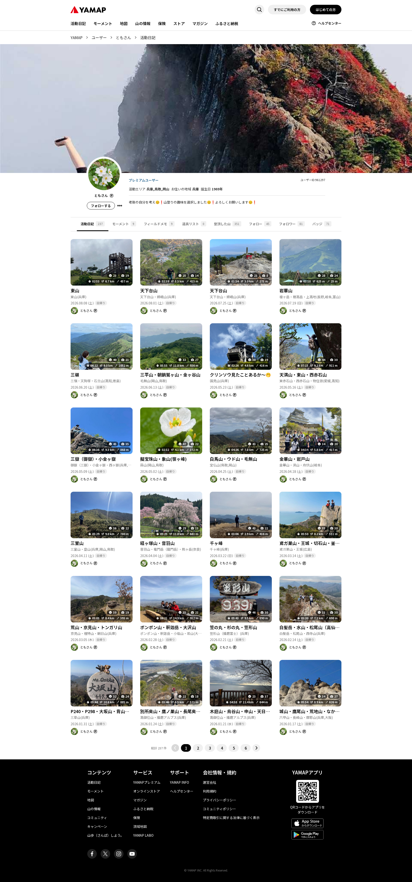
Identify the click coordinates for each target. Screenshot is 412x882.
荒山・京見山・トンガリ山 (96, 627)
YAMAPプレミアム (146, 782)
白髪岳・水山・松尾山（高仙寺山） (313, 627)
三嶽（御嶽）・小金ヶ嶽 (93, 459)
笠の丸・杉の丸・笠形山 (233, 627)
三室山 (77, 543)
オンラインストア (146, 791)
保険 (162, 23)
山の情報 (142, 23)
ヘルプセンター (329, 23)
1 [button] (186, 748)
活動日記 (78, 23)
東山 (75, 290)
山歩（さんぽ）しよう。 (105, 835)
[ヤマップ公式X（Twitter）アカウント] (105, 854)
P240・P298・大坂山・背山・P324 (105, 711)
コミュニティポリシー (219, 808)
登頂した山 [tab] (226, 223)
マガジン (200, 23)
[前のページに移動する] (175, 748)
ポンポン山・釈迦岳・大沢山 (168, 627)
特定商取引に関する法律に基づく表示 (231, 817)
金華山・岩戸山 (294, 459)
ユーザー (99, 37)
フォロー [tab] (259, 223)
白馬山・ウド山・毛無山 (233, 459)
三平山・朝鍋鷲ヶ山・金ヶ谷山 (170, 374)
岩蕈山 (285, 290)
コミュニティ (97, 817)
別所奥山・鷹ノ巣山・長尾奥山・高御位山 (181, 711)
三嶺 (75, 374)
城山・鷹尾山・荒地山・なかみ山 (311, 711)
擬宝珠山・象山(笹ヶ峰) (163, 459)
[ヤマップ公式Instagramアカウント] (119, 854)
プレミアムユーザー (144, 180)
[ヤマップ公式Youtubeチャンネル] (132, 854)
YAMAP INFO (179, 782)
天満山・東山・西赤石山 (303, 374)
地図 (124, 23)
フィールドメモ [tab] (158, 223)
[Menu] (120, 206)
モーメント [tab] (123, 223)
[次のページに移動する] (256, 748)
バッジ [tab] (321, 223)
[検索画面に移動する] (259, 9)
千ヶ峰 (216, 543)
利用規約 (209, 791)
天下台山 (148, 290)
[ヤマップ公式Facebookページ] (92, 854)
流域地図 (140, 826)
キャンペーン (97, 826)
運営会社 (209, 782)
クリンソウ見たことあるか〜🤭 (240, 374)
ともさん (123, 37)
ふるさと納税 (226, 23)
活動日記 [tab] (92, 223)
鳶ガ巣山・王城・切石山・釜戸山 (311, 543)
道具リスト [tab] (193, 223)
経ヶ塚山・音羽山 (157, 543)
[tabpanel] (206, 491)
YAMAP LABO (143, 835)
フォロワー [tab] (291, 223)
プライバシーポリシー (219, 800)
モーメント (102, 23)
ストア (179, 23)
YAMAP (76, 37)
